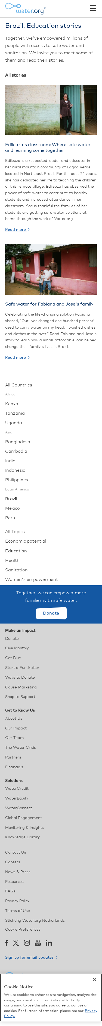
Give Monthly (17, 648)
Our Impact (16, 728)
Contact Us (15, 852)
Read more (16, 230)
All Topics (15, 532)
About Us (13, 718)
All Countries (18, 385)
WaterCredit (17, 789)
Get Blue (13, 658)
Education (16, 551)
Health (12, 560)
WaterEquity (16, 798)
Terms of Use (17, 911)
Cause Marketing (21, 687)
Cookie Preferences (23, 929)
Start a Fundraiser (22, 668)
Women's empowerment (31, 579)
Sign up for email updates (30, 957)
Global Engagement (23, 818)
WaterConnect (18, 808)
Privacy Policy (17, 901)
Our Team (14, 738)
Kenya (11, 404)
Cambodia (16, 451)
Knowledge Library (22, 837)
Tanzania (15, 413)
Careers (12, 862)
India (10, 461)
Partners (13, 757)
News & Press (17, 872)
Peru (10, 518)
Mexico (12, 508)
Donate (51, 613)
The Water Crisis (20, 748)
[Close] (95, 980)
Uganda (13, 423)
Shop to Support (20, 697)
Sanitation (16, 570)
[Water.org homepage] (25, 9)
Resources (14, 882)
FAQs (10, 891)
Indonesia (15, 470)
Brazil (11, 499)
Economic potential (25, 541)
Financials (14, 767)
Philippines (16, 480)
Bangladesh (17, 442)
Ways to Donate (20, 677)
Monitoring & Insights (24, 828)
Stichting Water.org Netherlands (35, 921)
